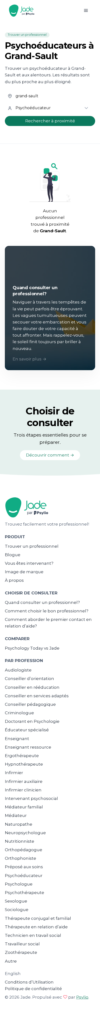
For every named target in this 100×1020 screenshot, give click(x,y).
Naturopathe (18, 824)
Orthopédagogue (23, 849)
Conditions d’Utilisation (29, 982)
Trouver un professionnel (31, 546)
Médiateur (16, 815)
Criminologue (19, 712)
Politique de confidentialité (33, 988)
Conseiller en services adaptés (37, 695)
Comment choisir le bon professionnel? (46, 610)
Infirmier (14, 772)
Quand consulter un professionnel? (42, 602)
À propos (14, 580)
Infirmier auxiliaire (23, 781)
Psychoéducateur (23, 875)
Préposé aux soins (24, 866)
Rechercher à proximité (50, 120)
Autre (11, 961)
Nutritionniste (19, 841)
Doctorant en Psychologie (32, 721)
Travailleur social (22, 943)
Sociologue (16, 909)
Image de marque (24, 571)
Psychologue (19, 884)
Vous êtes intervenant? (29, 563)
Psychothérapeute (24, 892)
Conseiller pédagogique (30, 704)
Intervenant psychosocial (31, 798)
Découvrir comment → (50, 455)
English (13, 973)
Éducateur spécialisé (27, 729)
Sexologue (16, 901)
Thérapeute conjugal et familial (38, 918)
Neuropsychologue (25, 832)
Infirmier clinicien (23, 789)
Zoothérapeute (21, 952)
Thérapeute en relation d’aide (36, 926)
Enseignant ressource (28, 747)
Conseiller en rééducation (32, 687)
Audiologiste (18, 670)
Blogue (12, 554)
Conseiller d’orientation (29, 678)
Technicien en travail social (33, 935)
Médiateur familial (24, 807)
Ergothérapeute (22, 755)
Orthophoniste (20, 858)
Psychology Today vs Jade (32, 648)
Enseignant (17, 738)
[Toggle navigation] (85, 10)
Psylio (82, 997)
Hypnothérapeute (24, 764)
